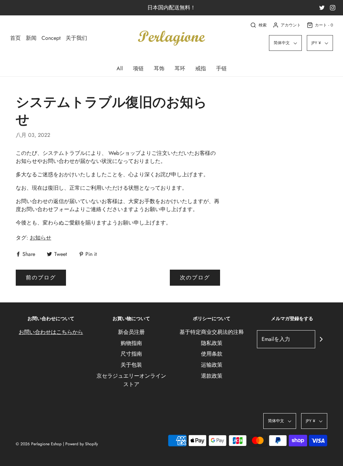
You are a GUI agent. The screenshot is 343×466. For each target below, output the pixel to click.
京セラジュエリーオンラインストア (131, 380)
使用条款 (211, 354)
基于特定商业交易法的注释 (212, 332)
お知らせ (40, 238)
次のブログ (195, 277)
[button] (285, 43)
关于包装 (131, 365)
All (120, 68)
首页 (15, 38)
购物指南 (131, 343)
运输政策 (211, 365)
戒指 (200, 68)
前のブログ (41, 277)
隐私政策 (211, 343)
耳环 (180, 68)
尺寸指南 (131, 354)
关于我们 (76, 38)
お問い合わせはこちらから (51, 332)
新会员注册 (131, 332)
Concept (51, 38)
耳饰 (159, 68)
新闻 (31, 38)
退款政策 (211, 376)
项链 (138, 68)
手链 (221, 68)
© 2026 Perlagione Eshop (39, 444)
